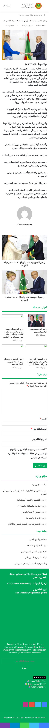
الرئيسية (41, 15)
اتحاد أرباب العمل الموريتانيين (34, 551)
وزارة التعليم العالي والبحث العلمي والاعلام (27, 524)
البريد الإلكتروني (39, 429)
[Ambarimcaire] (31, 6)
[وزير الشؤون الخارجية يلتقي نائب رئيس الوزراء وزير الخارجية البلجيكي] (36, 350)
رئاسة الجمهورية (39, 484)
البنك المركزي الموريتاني (35, 557)
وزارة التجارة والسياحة (36, 518)
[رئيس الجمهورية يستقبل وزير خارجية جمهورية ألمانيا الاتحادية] (12, 350)
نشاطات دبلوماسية (27, 15)
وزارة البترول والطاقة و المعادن (32, 506)
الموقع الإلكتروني (39, 439)
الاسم (43, 419)
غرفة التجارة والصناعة (37, 545)
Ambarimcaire (24, 224)
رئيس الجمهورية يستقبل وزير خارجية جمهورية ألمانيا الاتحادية (13, 361)
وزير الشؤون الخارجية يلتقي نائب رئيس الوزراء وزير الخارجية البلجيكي (37, 361)
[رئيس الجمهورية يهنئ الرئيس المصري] (36, 320)
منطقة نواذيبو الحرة (38, 539)
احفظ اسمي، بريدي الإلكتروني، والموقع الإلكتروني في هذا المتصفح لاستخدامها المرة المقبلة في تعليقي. (27, 453)
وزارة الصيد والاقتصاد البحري (34, 512)
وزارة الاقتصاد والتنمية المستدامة (32, 500)
